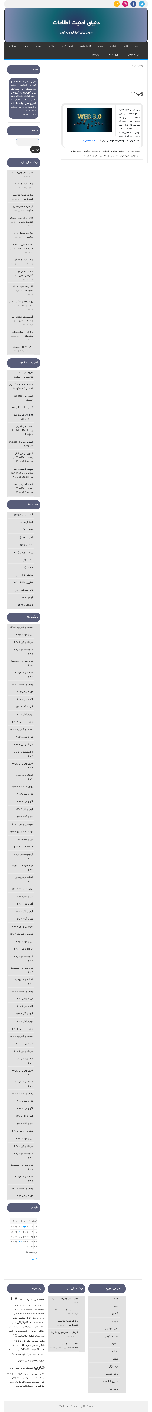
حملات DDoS (29, 1349)
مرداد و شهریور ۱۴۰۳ (21, 831)
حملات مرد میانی (38, 1355)
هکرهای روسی (15, 1382)
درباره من (96, 55)
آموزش (113, 46)
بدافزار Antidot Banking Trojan (22, 430)
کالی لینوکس (85, 46)
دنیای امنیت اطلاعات (76, 23)
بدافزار (51, 46)
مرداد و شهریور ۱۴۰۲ (21, 934)
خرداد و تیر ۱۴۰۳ (23, 847)
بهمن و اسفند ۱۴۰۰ (22, 1093)
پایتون (26, 46)
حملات (38, 46)
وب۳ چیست (88, 156)
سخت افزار (27, 575)
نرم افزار (12, 46)
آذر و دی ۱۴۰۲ (25, 904)
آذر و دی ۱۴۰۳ (25, 801)
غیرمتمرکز (124, 156)
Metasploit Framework (26, 1310)
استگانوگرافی (24, 1322)
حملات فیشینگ (14, 1350)
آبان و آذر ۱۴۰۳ (24, 809)
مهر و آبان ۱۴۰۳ (24, 816)
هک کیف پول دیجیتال (35, 1386)
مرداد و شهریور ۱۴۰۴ (21, 729)
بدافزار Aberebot (28, 1331)
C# (14, 1299)
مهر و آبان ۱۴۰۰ (24, 1123)
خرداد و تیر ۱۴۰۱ (23, 1051)
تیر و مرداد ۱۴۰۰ (23, 1138)
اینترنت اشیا (14, 1327)
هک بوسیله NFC (23, 184)
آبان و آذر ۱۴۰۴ (24, 707)
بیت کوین (34, 1341)
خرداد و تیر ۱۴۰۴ (23, 744)
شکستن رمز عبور (24, 1368)
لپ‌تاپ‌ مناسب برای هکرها (64, 1332)
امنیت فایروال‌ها (24, 172)
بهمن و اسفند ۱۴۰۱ (22, 991)
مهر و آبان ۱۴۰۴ (24, 714)
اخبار (126, 46)
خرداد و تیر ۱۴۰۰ (23, 1146)
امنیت (100, 46)
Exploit (41, 1300)
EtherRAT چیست (23, 347)
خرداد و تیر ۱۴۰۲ (23, 949)
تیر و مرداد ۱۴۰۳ (23, 839)
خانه (136, 46)
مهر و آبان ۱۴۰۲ (24, 919)
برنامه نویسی (133, 55)
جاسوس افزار (32, 1346)
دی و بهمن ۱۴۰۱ (24, 998)
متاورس (114, 156)
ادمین (30, 396)
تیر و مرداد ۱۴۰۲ (23, 941)
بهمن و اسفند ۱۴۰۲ (22, 889)
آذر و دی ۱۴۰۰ (25, 1108)
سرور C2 (16, 1355)
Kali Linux (20, 1306)
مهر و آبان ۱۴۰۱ (24, 1021)
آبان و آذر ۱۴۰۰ (24, 1116)
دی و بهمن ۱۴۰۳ (24, 794)
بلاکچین (86, 151)
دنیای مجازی (76, 151)
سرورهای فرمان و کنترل (34, 1361)
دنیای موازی (136, 156)
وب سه (99, 156)
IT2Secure (64, 1406)
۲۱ (20, 1232)
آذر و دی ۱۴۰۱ (25, 1006)
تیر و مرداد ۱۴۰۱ (23, 1044)
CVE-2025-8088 (27, 1300)
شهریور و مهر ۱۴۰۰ (22, 1131)
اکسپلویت (23, 1327)
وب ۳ (137, 94)
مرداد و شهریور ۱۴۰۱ (21, 1036)
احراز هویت (25, 1318)
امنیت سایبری (32, 1327)
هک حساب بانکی (28, 1382)
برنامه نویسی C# (25, 1336)
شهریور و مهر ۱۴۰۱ (22, 1029)
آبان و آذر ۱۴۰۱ (24, 1013)
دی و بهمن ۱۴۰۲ (24, 896)
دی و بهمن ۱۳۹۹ (24, 1195)
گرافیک (29, 597)
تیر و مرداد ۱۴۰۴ (23, 737)
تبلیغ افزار (26, 1341)
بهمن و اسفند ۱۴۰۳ (22, 786)
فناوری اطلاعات (114, 55)
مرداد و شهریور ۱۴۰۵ (21, 627)
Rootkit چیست (19, 407)
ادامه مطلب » (89, 140)
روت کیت (25, 1354)
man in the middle (36, 1306)
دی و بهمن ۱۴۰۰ (24, 1101)
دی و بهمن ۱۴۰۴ (24, 691)
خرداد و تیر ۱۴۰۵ (23, 642)
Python (41, 1310)
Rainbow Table (25, 1314)
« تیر (34, 1258)
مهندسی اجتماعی (20, 1377)
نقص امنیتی (40, 1382)
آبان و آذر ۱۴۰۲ (24, 911)
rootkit (41, 1314)
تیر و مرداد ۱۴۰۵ (23, 634)
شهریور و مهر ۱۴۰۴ (22, 722)
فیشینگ (35, 1377)
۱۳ (24, 1226)
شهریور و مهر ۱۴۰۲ (22, 926)
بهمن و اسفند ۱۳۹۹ (22, 1188)
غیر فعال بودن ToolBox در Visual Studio (23, 457)
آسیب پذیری (67, 46)
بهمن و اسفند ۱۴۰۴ (22, 684)
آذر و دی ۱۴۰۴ (25, 699)
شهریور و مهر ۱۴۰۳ (22, 824)
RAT (35, 1314)
